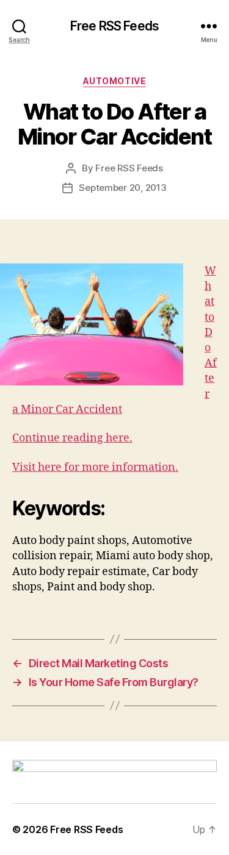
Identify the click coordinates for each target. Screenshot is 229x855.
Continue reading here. (72, 438)
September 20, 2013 (122, 187)
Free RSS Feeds (114, 26)
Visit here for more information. (95, 467)
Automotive (114, 81)
